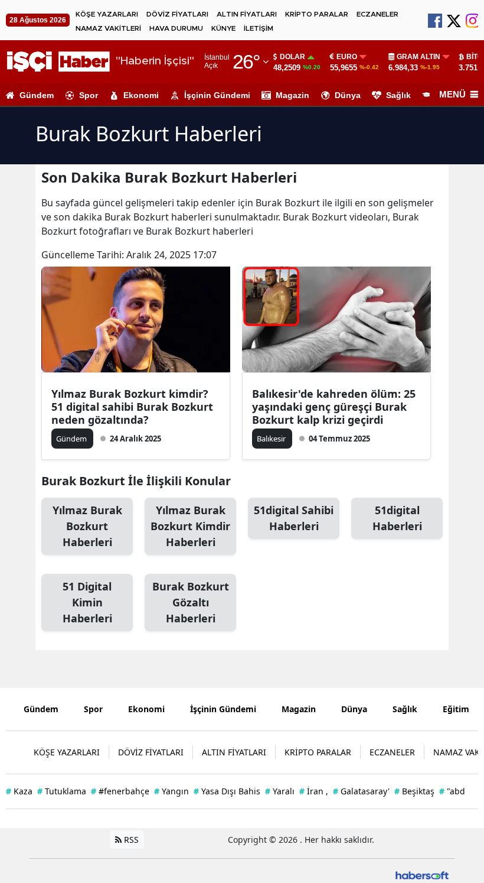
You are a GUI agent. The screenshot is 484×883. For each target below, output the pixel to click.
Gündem (36, 95)
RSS (130, 839)
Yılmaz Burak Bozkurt (87, 526)
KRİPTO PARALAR (316, 14)
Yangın (171, 791)
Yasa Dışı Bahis (227, 791)
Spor (88, 95)
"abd (452, 791)
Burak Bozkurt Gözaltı (190, 602)
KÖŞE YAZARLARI (107, 14)
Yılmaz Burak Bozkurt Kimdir (190, 526)
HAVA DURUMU (176, 28)
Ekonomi (141, 95)
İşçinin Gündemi (217, 95)
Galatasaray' (361, 791)
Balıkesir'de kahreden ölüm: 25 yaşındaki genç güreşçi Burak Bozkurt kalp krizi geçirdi (334, 406)
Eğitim (456, 709)
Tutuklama (61, 791)
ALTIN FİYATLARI (247, 14)
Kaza (19, 791)
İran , (313, 791)
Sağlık (398, 95)
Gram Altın (418, 56)
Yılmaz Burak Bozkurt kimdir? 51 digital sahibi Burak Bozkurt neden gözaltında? (132, 406)
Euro (346, 56)
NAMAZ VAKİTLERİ (108, 28)
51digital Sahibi (293, 518)
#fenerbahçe (120, 791)
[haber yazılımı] (422, 874)
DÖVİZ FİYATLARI (177, 14)
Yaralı (280, 791)
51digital (397, 518)
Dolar (292, 56)
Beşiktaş (414, 791)
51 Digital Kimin (87, 602)
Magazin (292, 95)
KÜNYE (223, 28)
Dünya (348, 95)
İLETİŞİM (258, 28)
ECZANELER (377, 14)
